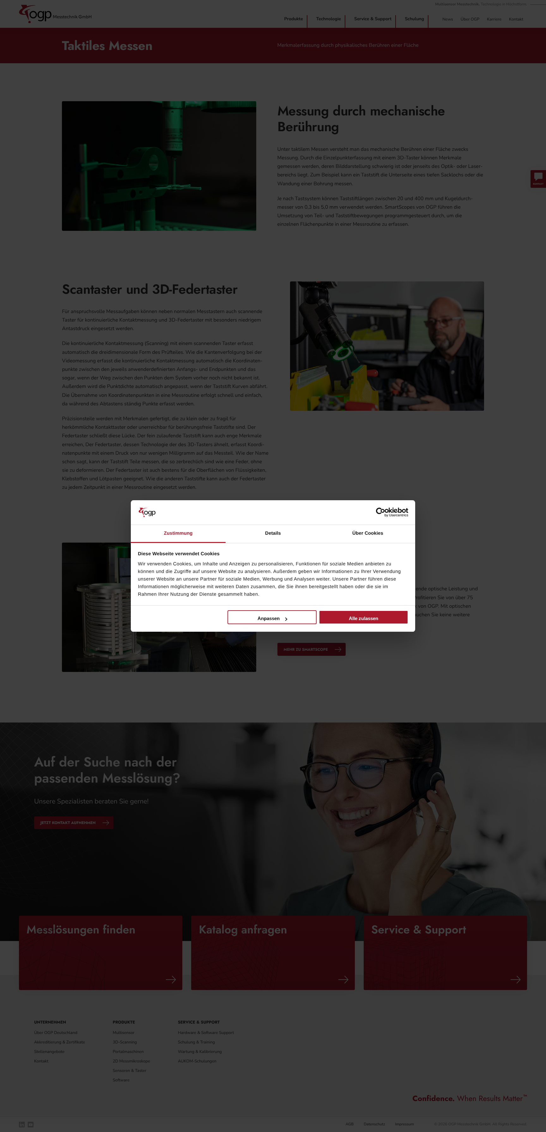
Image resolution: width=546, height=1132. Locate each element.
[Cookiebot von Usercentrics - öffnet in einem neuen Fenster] (380, 512)
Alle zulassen (363, 618)
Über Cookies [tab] (367, 533)
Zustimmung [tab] (178, 533)
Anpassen (269, 618)
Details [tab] (273, 533)
